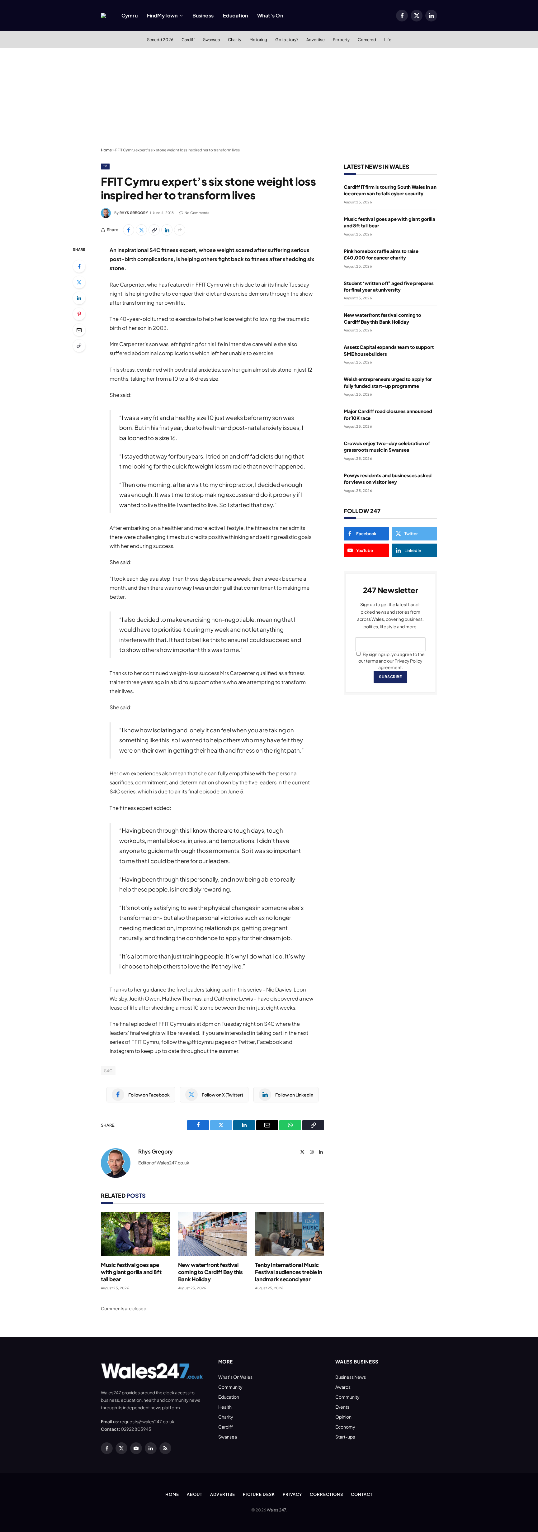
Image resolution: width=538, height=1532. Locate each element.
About (194, 1494)
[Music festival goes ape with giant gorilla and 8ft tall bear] (135, 1234)
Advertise (315, 39)
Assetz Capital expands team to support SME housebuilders (389, 350)
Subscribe (390, 676)
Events (342, 1407)
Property (341, 39)
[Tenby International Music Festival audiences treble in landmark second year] (289, 1234)
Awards (343, 1387)
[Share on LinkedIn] (166, 230)
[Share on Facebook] (128, 230)
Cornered (367, 39)
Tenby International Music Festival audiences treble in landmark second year (288, 1271)
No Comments (197, 213)
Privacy (292, 1494)
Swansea (211, 39)
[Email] (79, 330)
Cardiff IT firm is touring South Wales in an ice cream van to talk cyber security (390, 190)
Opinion (343, 1417)
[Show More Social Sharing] (179, 230)
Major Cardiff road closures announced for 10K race (388, 414)
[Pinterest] (79, 314)
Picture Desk (259, 1494)
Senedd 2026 (160, 39)
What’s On (270, 15)
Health (225, 1407)
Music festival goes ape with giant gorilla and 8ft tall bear (131, 1271)
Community (230, 1387)
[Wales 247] (103, 15)
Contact (361, 1494)
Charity (234, 39)
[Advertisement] (269, 98)
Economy (345, 1427)
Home (106, 150)
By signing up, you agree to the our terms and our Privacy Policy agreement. (391, 660)
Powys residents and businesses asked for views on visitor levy (388, 478)
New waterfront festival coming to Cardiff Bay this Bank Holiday (210, 1271)
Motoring (258, 39)
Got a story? (286, 39)
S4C (108, 1070)
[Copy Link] (154, 230)
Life (387, 39)
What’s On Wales (235, 1377)
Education (235, 15)
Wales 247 (276, 1509)
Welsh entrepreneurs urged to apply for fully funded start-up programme (388, 382)
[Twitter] (79, 282)
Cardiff (188, 39)
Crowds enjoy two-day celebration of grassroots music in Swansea (387, 446)
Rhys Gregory (134, 213)
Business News (350, 1377)
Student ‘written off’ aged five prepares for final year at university (389, 286)
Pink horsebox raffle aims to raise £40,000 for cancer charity (381, 254)
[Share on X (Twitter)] (141, 230)
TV (105, 166)
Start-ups (345, 1436)
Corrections (326, 1494)
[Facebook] (79, 266)
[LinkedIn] (79, 298)
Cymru (129, 15)
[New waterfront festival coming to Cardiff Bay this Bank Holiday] (212, 1234)
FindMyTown (162, 15)
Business (203, 15)
